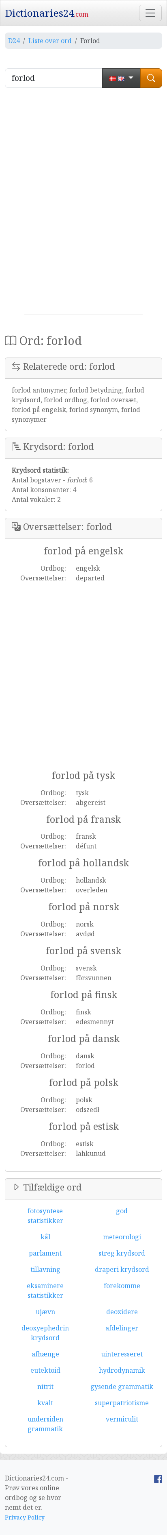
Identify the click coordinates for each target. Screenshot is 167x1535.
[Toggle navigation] (150, 13)
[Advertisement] (83, 204)
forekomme (122, 1285)
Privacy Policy (25, 1517)
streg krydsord (121, 1253)
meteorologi (122, 1236)
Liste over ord (50, 40)
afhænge (45, 1354)
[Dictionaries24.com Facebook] (158, 1478)
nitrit (45, 1386)
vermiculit (122, 1419)
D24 (14, 40)
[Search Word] (151, 78)
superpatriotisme (122, 1402)
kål (45, 1236)
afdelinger (121, 1328)
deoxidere (122, 1311)
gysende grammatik (121, 1386)
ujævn (45, 1311)
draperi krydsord (122, 1269)
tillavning (45, 1269)
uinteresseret (122, 1354)
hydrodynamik (122, 1370)
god (122, 1210)
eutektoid (45, 1370)
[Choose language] (121, 78)
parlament (45, 1253)
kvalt (45, 1402)
